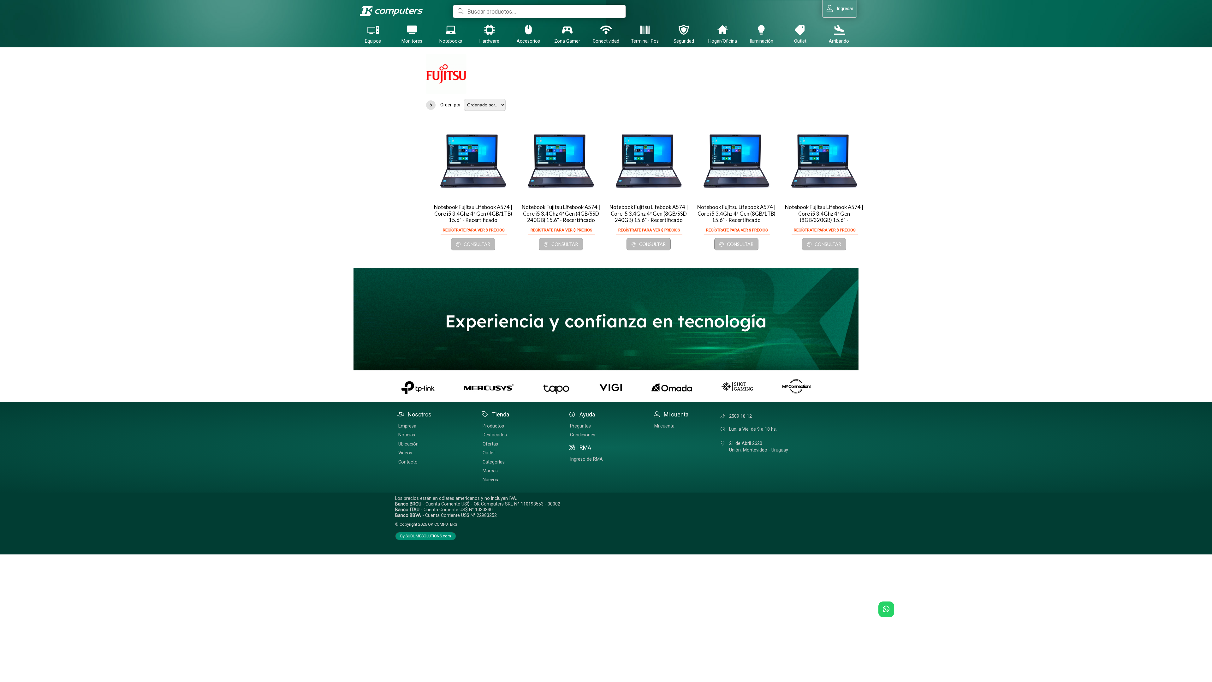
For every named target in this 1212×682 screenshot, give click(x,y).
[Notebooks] (451, 29)
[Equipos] (373, 29)
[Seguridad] (684, 29)
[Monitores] (412, 29)
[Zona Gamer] (567, 29)
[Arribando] (839, 29)
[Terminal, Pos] (645, 29)
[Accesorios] (528, 29)
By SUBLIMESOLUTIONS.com (425, 536)
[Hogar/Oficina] (722, 29)
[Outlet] (800, 29)
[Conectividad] (606, 29)
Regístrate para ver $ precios (474, 230)
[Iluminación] (761, 29)
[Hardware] (489, 29)
